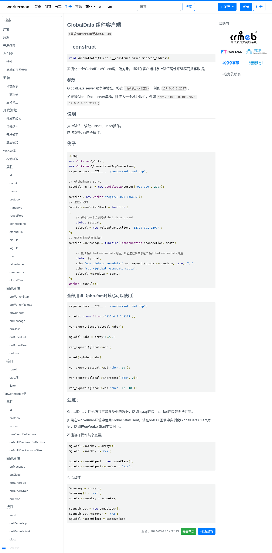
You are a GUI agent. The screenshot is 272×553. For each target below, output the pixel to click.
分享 (58, 7)
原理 (6, 37)
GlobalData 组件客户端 (94, 25)
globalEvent (17, 280)
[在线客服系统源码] (231, 63)
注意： (74, 399)
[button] (90, 7)
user (13, 256)
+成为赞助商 (231, 74)
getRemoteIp (18, 523)
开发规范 (12, 134)
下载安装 (12, 94)
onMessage (17, 321)
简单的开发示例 (16, 70)
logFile (14, 248)
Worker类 (9, 151)
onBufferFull (18, 337)
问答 (48, 7)
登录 (246, 7)
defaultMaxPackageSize (26, 450)
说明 (71, 114)
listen (13, 385)
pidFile (14, 240)
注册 (259, 7)
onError (15, 353)
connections (18, 223)
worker (14, 426)
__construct (81, 47)
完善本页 (188, 531)
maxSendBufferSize (23, 434)
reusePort (16, 215)
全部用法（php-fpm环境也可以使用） (101, 296)
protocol (15, 199)
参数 (71, 80)
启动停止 (12, 102)
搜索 (188, 7)
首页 (37, 7)
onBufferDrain (19, 345)
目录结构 (12, 126)
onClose (15, 329)
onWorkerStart (19, 296)
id (11, 175)
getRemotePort (20, 531)
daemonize (17, 272)
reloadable (17, 264)
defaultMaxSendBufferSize (27, 442)
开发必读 (9, 45)
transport (16, 207)
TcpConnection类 (14, 393)
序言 (6, 29)
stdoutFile (16, 231)
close (13, 539)
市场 (78, 7)
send (13, 515)
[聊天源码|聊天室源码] (256, 63)
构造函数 (12, 159)
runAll (13, 369)
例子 (71, 143)
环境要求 (12, 86)
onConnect (17, 312)
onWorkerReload (21, 304)
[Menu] (30, 549)
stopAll (14, 377)
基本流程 (12, 142)
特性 (9, 61)
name (13, 191)
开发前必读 (13, 118)
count (13, 183)
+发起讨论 (207, 531)
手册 (68, 7)
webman (105, 7)
